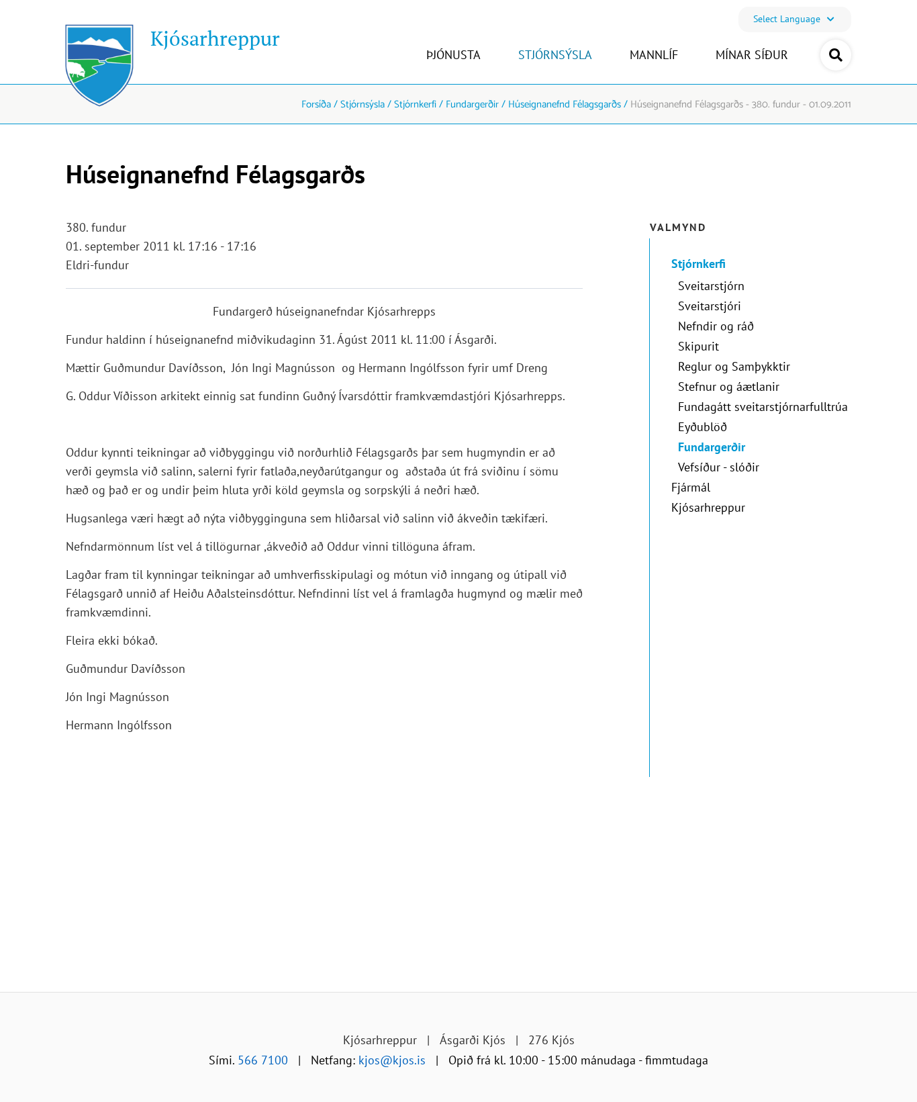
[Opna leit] (835, 55)
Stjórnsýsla (362, 104)
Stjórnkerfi (415, 104)
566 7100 (263, 1060)
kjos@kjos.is (392, 1060)
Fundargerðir (472, 104)
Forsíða (316, 104)
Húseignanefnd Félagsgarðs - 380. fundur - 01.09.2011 (740, 104)
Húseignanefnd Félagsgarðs (564, 104)
